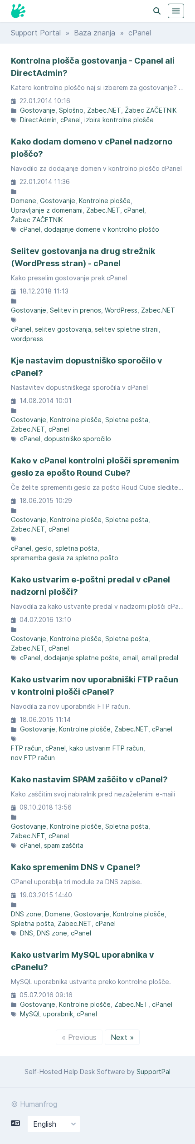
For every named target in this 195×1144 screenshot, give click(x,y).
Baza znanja (94, 32)
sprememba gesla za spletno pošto (64, 558)
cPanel (70, 120)
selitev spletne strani (127, 329)
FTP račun (26, 748)
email (130, 658)
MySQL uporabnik (46, 1014)
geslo (43, 548)
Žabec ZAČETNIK (151, 110)
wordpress (27, 339)
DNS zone (26, 914)
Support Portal (36, 32)
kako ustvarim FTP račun (106, 748)
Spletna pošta (126, 419)
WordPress (121, 310)
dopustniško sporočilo (77, 439)
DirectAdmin (38, 120)
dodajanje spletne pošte (81, 658)
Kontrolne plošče (105, 200)
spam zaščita (63, 845)
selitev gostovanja (63, 329)
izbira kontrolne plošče (119, 120)
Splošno (71, 110)
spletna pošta (76, 548)
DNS (26, 933)
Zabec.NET (104, 110)
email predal (159, 658)
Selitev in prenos (75, 310)
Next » (122, 1037)
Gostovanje (37, 110)
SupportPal (153, 1071)
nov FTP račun (33, 757)
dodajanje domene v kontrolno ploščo (101, 229)
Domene (23, 200)
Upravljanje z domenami (47, 210)
